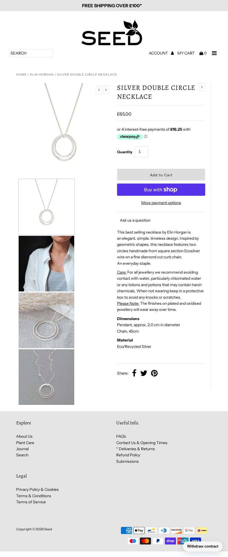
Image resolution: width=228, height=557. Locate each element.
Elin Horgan (42, 74)
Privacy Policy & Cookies (37, 489)
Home (21, 74)
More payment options (161, 202)
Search (22, 454)
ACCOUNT (159, 53)
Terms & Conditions (33, 495)
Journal (22, 448)
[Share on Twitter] (143, 373)
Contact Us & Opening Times (141, 442)
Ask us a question (135, 220)
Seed (48, 529)
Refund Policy (128, 454)
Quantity (124, 152)
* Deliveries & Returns (135, 448)
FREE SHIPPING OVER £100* (112, 5)
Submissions (127, 461)
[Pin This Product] (154, 373)
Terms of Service (31, 501)
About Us (24, 436)
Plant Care (25, 442)
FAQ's (121, 436)
